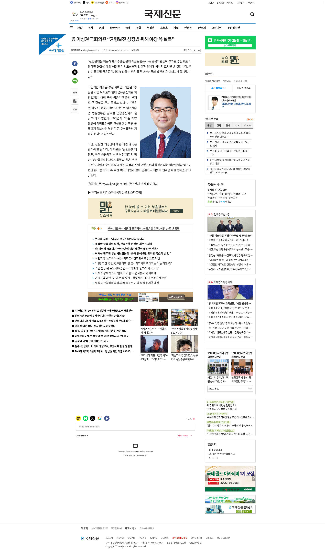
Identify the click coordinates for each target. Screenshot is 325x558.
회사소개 (109, 537)
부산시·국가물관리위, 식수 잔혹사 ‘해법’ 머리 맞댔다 (234, 269)
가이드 (213, 201)
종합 (209, 125)
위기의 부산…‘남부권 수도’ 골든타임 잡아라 (120, 239)
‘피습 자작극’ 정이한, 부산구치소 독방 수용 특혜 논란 (184, 357)
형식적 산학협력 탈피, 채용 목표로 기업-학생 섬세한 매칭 (127, 283)
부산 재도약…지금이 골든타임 (125, 228)
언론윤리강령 (196, 537)
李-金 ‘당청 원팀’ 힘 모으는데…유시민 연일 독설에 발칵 (235, 323)
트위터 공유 (75, 72)
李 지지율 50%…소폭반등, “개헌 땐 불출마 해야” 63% (235, 303)
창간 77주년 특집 (170, 228)
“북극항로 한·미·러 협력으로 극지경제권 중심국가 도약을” (237, 259)
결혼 (227, 193)
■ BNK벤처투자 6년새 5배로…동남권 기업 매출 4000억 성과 (104, 351)
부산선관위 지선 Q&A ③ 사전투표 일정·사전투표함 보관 (234, 433)
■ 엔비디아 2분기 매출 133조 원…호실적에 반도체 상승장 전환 (105, 320)
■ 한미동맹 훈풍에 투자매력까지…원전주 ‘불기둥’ (98, 315)
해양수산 (115, 28)
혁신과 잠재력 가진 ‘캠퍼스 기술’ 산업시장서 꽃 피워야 (125, 273)
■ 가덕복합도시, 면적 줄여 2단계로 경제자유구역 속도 (100, 336)
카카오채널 (99, 2)
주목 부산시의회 (218, 422)
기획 (176, 28)
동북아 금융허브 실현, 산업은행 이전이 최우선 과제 (123, 244)
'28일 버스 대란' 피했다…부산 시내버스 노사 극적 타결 (235, 235)
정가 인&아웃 (217, 413)
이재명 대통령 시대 (220, 282)
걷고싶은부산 (116, 528)
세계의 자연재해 (212, 81)
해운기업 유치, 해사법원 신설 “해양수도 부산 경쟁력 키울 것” (218, 381)
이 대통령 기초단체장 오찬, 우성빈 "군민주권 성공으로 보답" (238, 308)
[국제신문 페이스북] (103, 192)
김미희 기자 (76, 50)
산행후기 (222, 197)
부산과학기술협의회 (100, 528)
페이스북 (77, 2)
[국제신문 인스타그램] (128, 192)
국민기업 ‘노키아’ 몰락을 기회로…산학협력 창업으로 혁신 (127, 258)
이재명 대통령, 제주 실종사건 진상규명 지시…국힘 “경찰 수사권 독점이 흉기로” (247, 332)
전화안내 (120, 537)
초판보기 (240, 2)
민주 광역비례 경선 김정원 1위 (221, 405)
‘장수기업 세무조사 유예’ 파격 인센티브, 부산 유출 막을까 (234, 425)
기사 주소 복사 (75, 101)
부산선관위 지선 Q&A (220, 430)
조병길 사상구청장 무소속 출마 (222, 408)
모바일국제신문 (223, 537)
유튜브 (111, 2)
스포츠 (164, 28)
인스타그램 (123, 2)
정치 (90, 28)
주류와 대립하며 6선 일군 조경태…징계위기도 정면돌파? (234, 417)
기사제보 (165, 537)
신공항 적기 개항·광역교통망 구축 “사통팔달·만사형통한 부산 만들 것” (242, 383)
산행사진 (233, 197)
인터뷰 (188, 28)
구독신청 (250, 2)
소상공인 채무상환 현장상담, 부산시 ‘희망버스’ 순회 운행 (236, 264)
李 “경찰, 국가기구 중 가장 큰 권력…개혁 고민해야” (233, 327)
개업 (221, 193)
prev (207, 478)
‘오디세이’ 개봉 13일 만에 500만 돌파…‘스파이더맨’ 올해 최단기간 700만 (153, 359)
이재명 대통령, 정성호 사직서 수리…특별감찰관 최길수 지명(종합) (240, 337)
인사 (210, 193)
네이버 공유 (75, 81)
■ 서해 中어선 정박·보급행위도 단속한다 (93, 326)
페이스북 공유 (75, 64)
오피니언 (217, 28)
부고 (244, 193)
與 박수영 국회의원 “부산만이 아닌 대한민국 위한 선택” (126, 249)
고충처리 (209, 537)
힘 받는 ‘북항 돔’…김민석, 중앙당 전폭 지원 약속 (232, 255)
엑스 (88, 2)
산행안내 (212, 197)
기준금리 (227, 81)
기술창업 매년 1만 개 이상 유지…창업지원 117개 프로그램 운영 (131, 278)
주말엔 (150, 28)
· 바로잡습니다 (215, 449)
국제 (128, 28)
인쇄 (75, 93)
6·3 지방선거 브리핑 (220, 402)
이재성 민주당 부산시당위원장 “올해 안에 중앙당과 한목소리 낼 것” (133, 253)
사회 (79, 28)
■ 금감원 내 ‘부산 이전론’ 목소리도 (90, 341)
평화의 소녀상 (240, 81)
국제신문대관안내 (147, 528)
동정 (238, 193)
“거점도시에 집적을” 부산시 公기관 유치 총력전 (232, 244)
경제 (101, 28)
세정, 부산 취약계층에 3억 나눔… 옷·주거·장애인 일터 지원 (237, 249)
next (253, 478)
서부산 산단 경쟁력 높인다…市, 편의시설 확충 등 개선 (235, 240)
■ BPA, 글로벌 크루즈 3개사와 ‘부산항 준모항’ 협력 (99, 331)
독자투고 (153, 537)
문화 (138, 28)
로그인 (211, 2)
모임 (215, 193)
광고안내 (131, 537)
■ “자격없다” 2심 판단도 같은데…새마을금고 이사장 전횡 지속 (105, 310)
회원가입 (220, 2)
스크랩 (75, 110)
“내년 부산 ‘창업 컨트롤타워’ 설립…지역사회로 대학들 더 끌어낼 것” (133, 263)
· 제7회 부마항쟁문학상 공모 (221, 453)
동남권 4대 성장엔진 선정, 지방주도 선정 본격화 (232, 312)
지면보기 (230, 2)
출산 (232, 193)
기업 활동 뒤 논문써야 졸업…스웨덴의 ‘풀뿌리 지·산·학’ (127, 268)
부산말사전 (233, 28)
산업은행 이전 (151, 228)
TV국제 (202, 28)
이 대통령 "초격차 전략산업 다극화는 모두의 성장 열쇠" (235, 317)
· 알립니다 (213, 457)
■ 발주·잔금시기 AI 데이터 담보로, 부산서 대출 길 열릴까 (102, 346)
